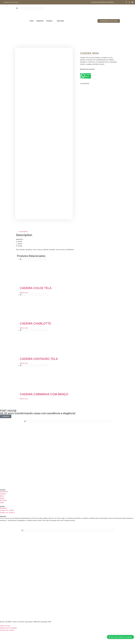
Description (24, 231)
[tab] (47, 231)
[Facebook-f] (126, 2)
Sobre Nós (60, 21)
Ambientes (40, 21)
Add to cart (24, 292)
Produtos (49, 21)
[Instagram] (129, 2)
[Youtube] (132, 2)
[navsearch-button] (88, 21)
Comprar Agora (88, 75)
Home (32, 21)
